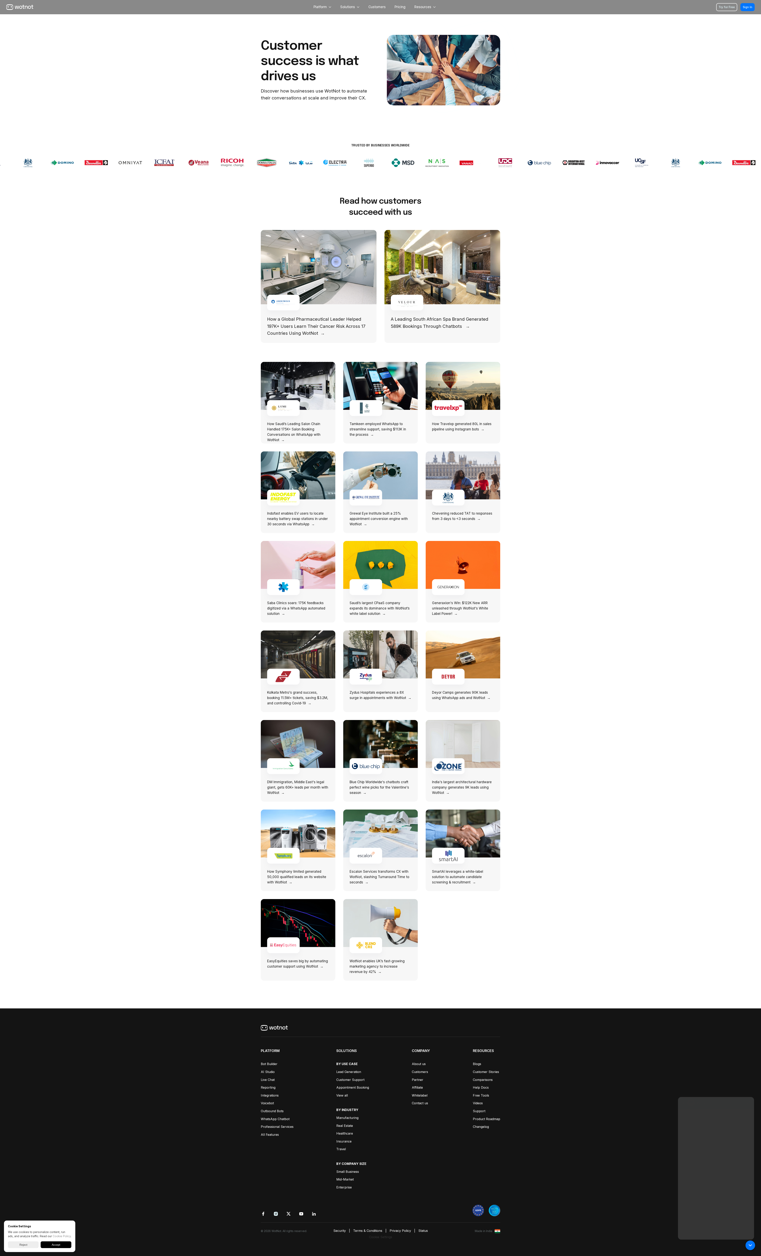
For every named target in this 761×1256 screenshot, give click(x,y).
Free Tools (481, 1095)
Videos (478, 1103)
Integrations (270, 1095)
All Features (270, 1135)
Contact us (420, 1103)
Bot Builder (269, 1064)
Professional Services (277, 1127)
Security (339, 1231)
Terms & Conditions (367, 1231)
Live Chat (268, 1080)
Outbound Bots (272, 1111)
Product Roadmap (486, 1119)
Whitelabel (419, 1095)
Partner (417, 1080)
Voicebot (267, 1103)
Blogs (477, 1064)
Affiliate (417, 1087)
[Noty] (716, 1165)
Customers (420, 1072)
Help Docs (481, 1087)
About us (419, 1064)
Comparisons (483, 1080)
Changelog (481, 1127)
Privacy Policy (400, 1231)
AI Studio (268, 1072)
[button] (750, 1245)
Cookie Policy (62, 1236)
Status (423, 1231)
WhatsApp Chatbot (275, 1119)
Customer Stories (486, 1072)
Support (479, 1111)
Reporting (268, 1087)
